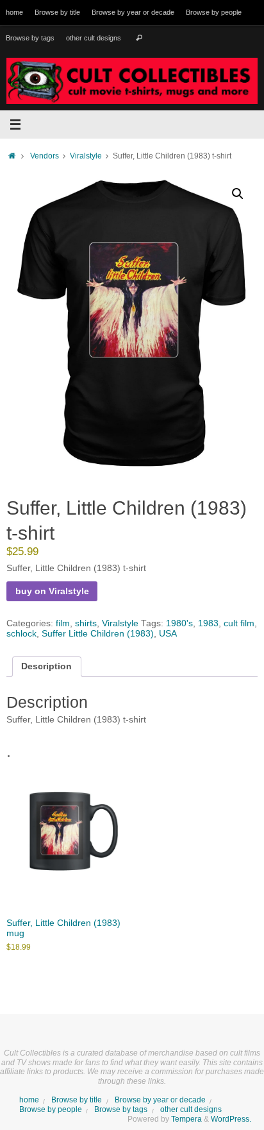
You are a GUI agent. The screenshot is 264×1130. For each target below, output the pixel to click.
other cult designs (93, 38)
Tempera (186, 1119)
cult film (239, 623)
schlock (21, 633)
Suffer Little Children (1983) (98, 633)
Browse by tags (30, 38)
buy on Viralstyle (52, 591)
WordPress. (231, 1119)
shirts (86, 623)
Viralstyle (86, 155)
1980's (179, 623)
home (14, 12)
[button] (237, 193)
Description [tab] (46, 666)
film (63, 623)
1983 (208, 623)
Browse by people (214, 12)
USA (168, 633)
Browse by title (57, 12)
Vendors (44, 155)
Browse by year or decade (133, 12)
